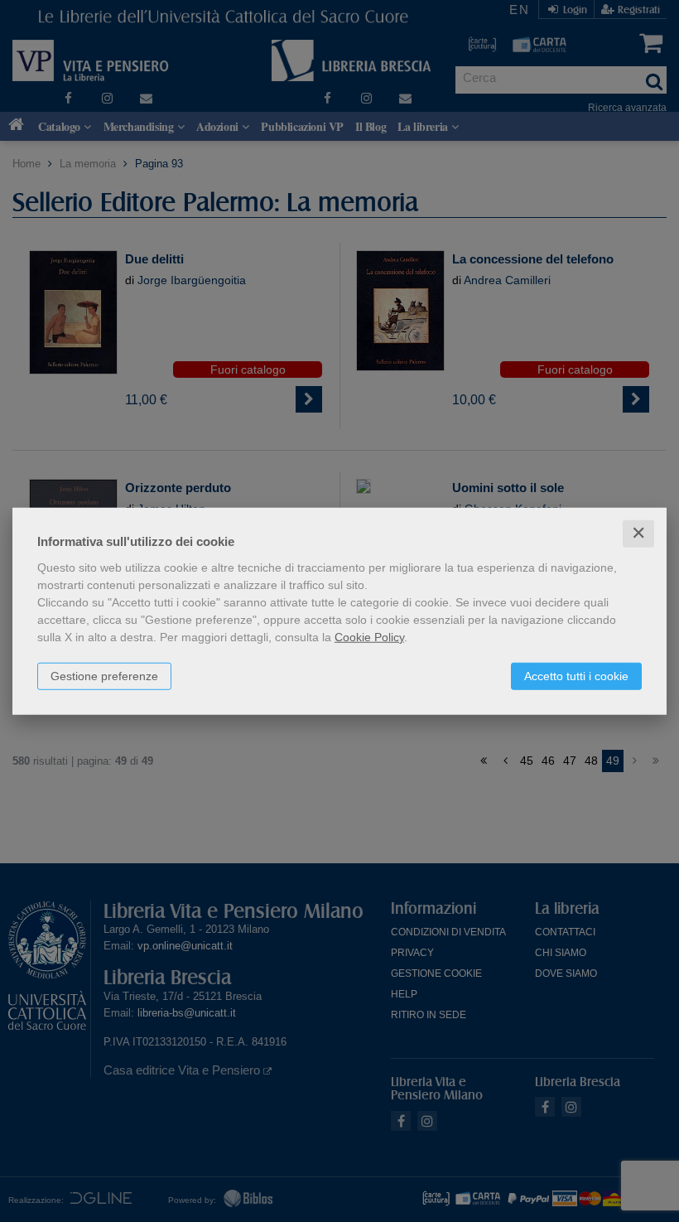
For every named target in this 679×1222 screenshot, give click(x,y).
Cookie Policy (369, 637)
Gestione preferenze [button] (104, 676)
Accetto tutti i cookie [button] (576, 676)
